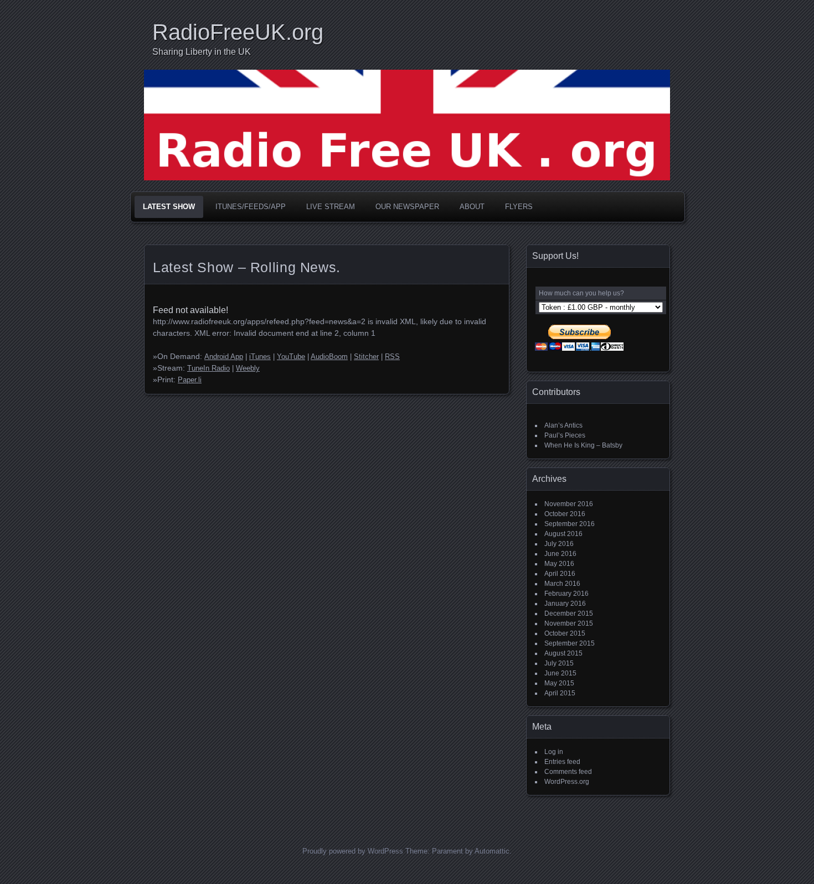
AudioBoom (329, 357)
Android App (223, 357)
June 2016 (560, 554)
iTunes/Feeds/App (250, 206)
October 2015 (564, 633)
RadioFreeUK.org (237, 32)
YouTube (291, 357)
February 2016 (566, 593)
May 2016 (559, 564)
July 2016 (559, 544)
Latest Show (169, 206)
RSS (392, 357)
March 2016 (562, 583)
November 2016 (568, 504)
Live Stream (330, 206)
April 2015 (559, 693)
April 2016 (559, 574)
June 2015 (560, 673)
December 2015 (568, 613)
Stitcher (366, 357)
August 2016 (563, 534)
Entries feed (562, 762)
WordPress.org (566, 782)
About (472, 206)
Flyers (519, 206)
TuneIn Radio (208, 368)
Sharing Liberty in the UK (201, 51)
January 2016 (565, 603)
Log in (553, 752)
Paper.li (190, 380)
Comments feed (568, 772)
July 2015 (559, 663)
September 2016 (569, 524)
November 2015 (568, 623)
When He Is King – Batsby (583, 445)
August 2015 (563, 653)
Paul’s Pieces (564, 435)
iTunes (260, 357)
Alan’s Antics (563, 425)
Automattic (492, 851)
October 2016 (564, 514)
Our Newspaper (407, 206)
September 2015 (569, 643)
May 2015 (559, 683)
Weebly (248, 368)
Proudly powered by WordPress (352, 851)
